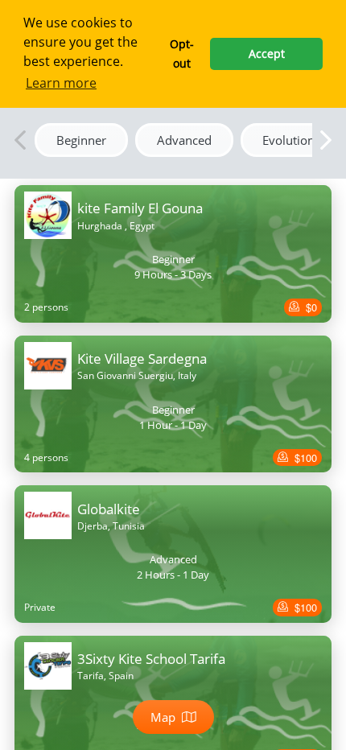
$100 (304, 457)
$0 (310, 307)
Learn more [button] (61, 83)
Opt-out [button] (182, 53)
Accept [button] (267, 53)
